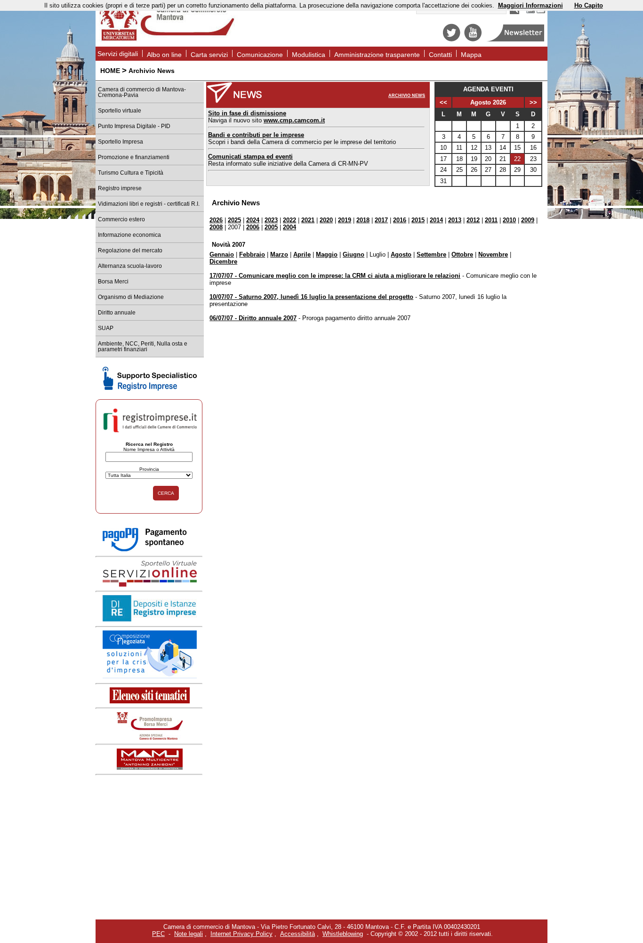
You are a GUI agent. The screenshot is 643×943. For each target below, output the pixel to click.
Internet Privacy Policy (241, 933)
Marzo (279, 254)
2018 (363, 220)
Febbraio (252, 254)
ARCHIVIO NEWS (406, 95)
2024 (252, 220)
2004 (289, 227)
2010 (509, 220)
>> (533, 102)
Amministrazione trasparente (377, 54)
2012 (473, 220)
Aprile (302, 254)
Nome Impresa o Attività (149, 449)
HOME (110, 70)
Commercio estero (121, 219)
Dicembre (223, 261)
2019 (344, 220)
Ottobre (462, 254)
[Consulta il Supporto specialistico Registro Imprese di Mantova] (150, 388)
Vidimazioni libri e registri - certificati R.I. (149, 204)
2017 (381, 220)
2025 (234, 220)
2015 (418, 220)
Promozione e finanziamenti (133, 157)
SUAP (105, 328)
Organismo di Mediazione (131, 297)
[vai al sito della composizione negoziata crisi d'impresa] (150, 676)
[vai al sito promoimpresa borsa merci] (150, 737)
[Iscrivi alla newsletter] (516, 39)
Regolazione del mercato (130, 250)
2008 (216, 227)
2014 (436, 220)
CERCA (166, 493)
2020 (326, 220)
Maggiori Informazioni (530, 5)
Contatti (440, 54)
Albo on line (164, 54)
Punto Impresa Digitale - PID (134, 126)
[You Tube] (473, 39)
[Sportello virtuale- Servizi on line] (150, 584)
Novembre (493, 254)
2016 (399, 220)
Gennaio (221, 254)
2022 (289, 220)
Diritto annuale (117, 312)
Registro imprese (120, 188)
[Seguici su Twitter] (451, 39)
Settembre (431, 254)
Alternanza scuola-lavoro (130, 266)
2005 (271, 227)
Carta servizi (209, 54)
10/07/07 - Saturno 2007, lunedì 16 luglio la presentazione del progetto (311, 296)
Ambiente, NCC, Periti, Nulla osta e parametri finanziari (142, 346)
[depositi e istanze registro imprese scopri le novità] (150, 619)
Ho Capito (588, 5)
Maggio (327, 254)
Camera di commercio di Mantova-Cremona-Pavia (142, 92)
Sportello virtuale (119, 110)
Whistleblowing (342, 933)
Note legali (188, 933)
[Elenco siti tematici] (150, 701)
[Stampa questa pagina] (530, 12)
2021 (307, 220)
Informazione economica (129, 235)
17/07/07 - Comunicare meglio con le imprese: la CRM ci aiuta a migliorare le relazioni (334, 275)
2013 (454, 220)
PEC (158, 933)
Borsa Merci (113, 281)
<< (443, 102)
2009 (527, 220)
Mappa (471, 54)
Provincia (149, 469)
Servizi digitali (117, 53)
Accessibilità (297, 933)
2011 (491, 220)
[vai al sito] (150, 767)
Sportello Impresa (120, 142)
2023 (271, 220)
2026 (216, 220)
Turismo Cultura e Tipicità (130, 173)
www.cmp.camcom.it (294, 120)
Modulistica (308, 54)
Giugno (353, 254)
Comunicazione (260, 54)
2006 (252, 227)
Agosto (401, 254)
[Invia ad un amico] (541, 12)
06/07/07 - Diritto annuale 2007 (253, 318)
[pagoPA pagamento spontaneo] (150, 549)
